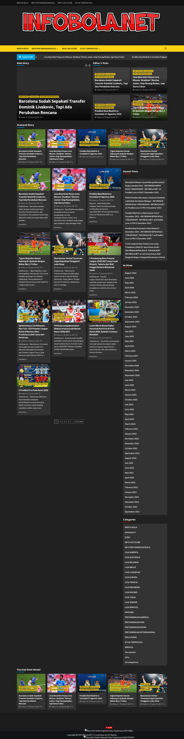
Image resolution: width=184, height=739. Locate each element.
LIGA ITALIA (130, 597)
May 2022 (129, 473)
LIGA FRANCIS (131, 582)
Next (81, 421)
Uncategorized (131, 662)
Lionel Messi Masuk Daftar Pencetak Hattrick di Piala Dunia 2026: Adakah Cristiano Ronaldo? (103, 330)
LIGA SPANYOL (131, 607)
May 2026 (129, 283)
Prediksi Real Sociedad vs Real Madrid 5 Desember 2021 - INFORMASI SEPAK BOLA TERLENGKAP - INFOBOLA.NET (144, 231)
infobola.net (24, 117)
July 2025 (129, 331)
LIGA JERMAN (131, 602)
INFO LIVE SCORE (65, 3)
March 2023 (130, 424)
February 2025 (131, 356)
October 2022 (131, 448)
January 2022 (131, 492)
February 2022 (131, 487)
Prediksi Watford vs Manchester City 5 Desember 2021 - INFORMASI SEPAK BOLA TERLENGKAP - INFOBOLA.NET (144, 216)
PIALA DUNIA (114, 319)
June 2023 (129, 409)
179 (76, 421)
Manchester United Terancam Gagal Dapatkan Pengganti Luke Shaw (151, 154)
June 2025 (129, 336)
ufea (127, 657)
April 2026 (129, 287)
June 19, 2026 (104, 338)
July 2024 (129, 380)
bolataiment (34, 97)
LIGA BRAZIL (130, 567)
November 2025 (132, 312)
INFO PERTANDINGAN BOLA (43, 3)
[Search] (165, 48)
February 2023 (131, 429)
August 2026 (130, 273)
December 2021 (132, 497)
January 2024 (131, 395)
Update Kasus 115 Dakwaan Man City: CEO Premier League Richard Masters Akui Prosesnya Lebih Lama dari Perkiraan (33, 331)
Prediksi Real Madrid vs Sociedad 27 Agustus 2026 (126, 57)
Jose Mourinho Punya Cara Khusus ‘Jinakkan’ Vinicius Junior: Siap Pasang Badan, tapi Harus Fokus (59, 57)
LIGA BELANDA (132, 562)
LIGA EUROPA (131, 577)
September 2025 (132, 322)
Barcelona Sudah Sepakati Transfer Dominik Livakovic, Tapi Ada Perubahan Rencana (52, 106)
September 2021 (132, 512)
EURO (127, 537)
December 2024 (132, 365)
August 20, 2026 (148, 117)
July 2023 (129, 404)
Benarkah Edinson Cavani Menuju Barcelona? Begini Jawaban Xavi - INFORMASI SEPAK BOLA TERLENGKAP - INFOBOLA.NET (144, 185)
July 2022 (129, 463)
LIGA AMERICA (131, 552)
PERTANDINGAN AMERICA (137, 617)
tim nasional (130, 652)
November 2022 (132, 443)
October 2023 (131, 399)
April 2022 (129, 477)
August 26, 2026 (34, 117)
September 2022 (132, 453)
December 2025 (132, 307)
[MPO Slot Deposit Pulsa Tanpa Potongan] (109, 730)
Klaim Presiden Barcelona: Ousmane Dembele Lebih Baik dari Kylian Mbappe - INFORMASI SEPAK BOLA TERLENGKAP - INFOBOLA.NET (145, 200)
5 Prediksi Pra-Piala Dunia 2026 (33, 390)
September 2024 (132, 375)
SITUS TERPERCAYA (83, 3)
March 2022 (130, 482)
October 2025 (131, 317)
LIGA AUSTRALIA (132, 557)
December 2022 (132, 438)
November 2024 (132, 370)
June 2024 (129, 385)
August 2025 (130, 326)
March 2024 (130, 390)
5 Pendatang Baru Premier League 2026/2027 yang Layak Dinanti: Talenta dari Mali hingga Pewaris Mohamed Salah (103, 264)
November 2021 (132, 502)
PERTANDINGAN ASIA (134, 622)
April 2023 (129, 419)
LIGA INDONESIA (132, 587)
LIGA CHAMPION (132, 572)
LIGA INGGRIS (138, 104)
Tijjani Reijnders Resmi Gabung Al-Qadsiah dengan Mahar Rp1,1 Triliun (149, 110)
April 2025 (129, 346)
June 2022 (129, 468)
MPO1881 (129, 612)
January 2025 (131, 361)
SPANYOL (129, 647)
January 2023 (131, 434)
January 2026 (131, 302)
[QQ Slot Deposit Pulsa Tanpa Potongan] (109, 737)
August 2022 (130, 458)
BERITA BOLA (22, 3)
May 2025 (129, 341)
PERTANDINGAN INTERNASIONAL (140, 632)
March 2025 (130, 351)
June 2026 (129, 278)
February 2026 (131, 297)
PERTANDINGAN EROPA (135, 627)
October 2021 (131, 507)
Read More (22, 224)
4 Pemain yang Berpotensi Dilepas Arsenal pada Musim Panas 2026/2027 (67, 328)
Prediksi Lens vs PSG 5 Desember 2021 (142, 192)
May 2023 (129, 414)
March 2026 (130, 292)
